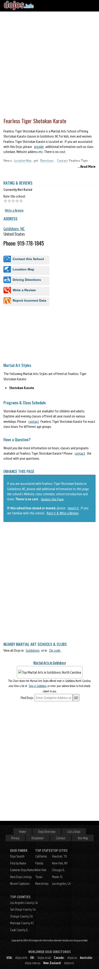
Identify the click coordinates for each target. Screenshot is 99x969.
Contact (60, 838)
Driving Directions (27, 280)
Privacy (15, 838)
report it (73, 508)
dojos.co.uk (44, 957)
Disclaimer (38, 838)
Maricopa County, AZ (22, 923)
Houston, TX (59, 856)
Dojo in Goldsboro (38, 686)
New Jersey (41, 883)
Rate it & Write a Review (62, 513)
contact (33, 421)
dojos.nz (69, 963)
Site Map (83, 838)
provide (39, 146)
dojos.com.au (32, 963)
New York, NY (60, 863)
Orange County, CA (21, 916)
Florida (39, 863)
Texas (38, 877)
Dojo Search (17, 856)
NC (22, 228)
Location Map (23, 269)
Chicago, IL (58, 870)
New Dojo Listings (21, 877)
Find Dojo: (27, 697)
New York (40, 870)
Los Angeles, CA (61, 883)
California (41, 856)
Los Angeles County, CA (24, 902)
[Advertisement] (49, 63)
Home (22, 831)
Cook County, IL (19, 930)
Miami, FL (57, 877)
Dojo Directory (46, 831)
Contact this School (28, 259)
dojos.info (21, 957)
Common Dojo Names (22, 870)
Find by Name (18, 863)
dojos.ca (72, 957)
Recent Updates (19, 883)
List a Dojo (73, 831)
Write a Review (14, 210)
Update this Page (52, 499)
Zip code (55, 650)
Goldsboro (11, 228)
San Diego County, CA (23, 909)
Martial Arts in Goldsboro (49, 662)
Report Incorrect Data (29, 300)
